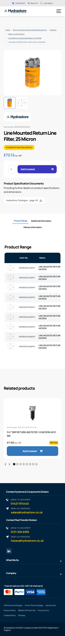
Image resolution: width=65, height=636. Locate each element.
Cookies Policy (10, 615)
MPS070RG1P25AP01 (27, 307)
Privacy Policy (43, 610)
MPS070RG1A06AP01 (27, 346)
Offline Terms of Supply (13, 605)
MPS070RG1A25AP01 (27, 297)
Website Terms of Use (27, 610)
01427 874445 (20, 3)
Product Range (20, 220)
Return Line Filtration (16, 34)
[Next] (9, 464)
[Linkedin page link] (9, 551)
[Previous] (5, 464)
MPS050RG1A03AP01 (27, 327)
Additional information (41, 220)
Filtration (53, 30)
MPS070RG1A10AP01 (27, 277)
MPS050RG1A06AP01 (27, 336)
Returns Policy (10, 610)
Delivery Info (51, 605)
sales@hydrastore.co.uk (27, 510)
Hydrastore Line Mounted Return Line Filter (25, 38)
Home (7, 30)
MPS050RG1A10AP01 (27, 268)
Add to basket (28, 169)
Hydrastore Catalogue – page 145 (22, 200)
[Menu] (58, 11)
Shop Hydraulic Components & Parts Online (30, 30)
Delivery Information (32, 227)
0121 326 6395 (21, 530)
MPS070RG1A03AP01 (27, 317)
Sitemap (21, 615)
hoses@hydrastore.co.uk (27, 539)
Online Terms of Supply (34, 605)
